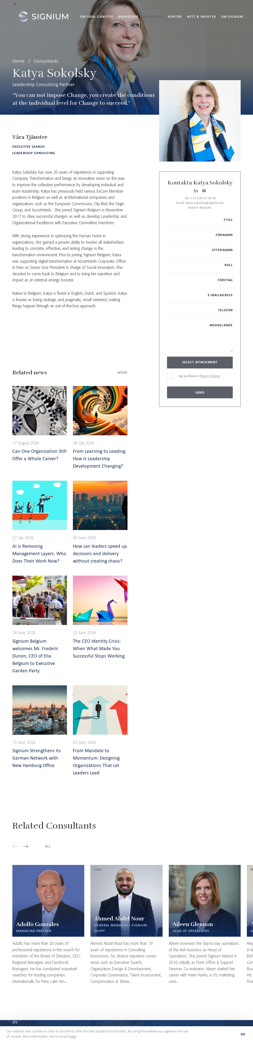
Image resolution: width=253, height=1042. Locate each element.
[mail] (204, 191)
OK (243, 1034)
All (48, 846)
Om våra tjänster (96, 17)
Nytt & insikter (201, 17)
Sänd (199, 392)
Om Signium (232, 17)
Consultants (46, 61)
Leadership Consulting (33, 153)
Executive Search (28, 147)
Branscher (128, 17)
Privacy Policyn (210, 376)
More (122, 372)
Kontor (175, 17)
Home (19, 61)
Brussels (205, 207)
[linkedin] (196, 191)
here (73, 1036)
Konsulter (153, 17)
